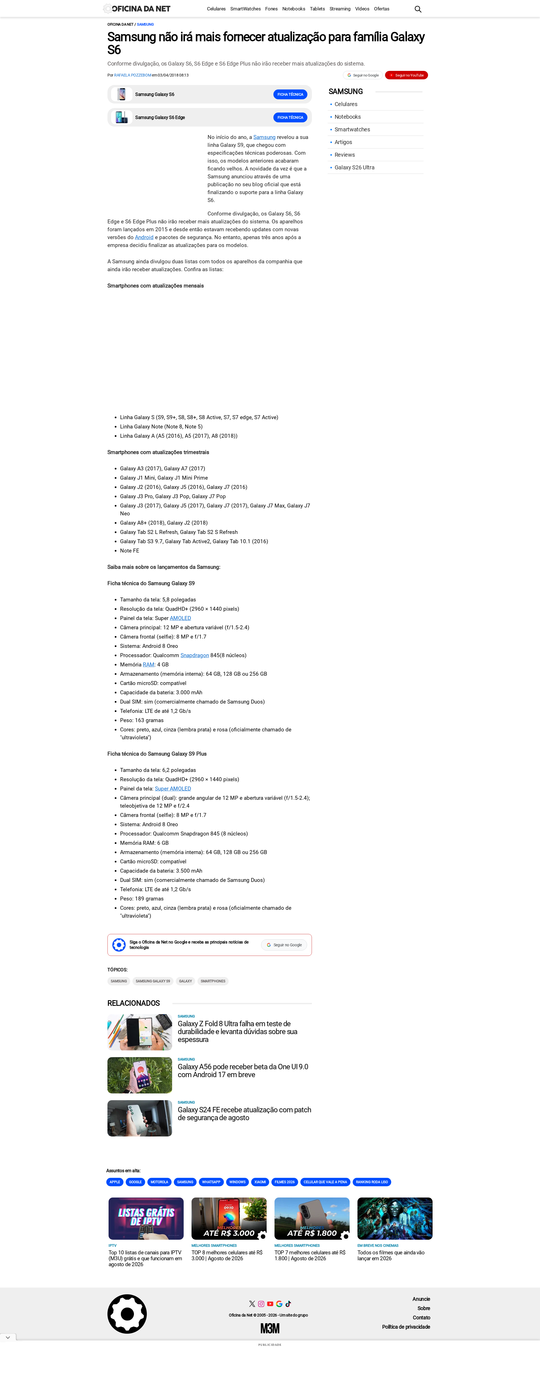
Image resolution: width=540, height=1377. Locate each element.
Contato (421, 1317)
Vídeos (362, 9)
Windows (238, 1182)
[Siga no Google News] (279, 1303)
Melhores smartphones (214, 1245)
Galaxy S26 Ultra (355, 167)
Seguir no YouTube (409, 75)
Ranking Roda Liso (372, 1182)
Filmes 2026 (285, 1182)
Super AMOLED (173, 788)
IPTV (112, 1245)
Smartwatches (352, 129)
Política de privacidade (406, 1327)
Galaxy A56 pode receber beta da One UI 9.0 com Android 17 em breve (243, 1071)
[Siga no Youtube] (270, 1303)
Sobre (424, 1308)
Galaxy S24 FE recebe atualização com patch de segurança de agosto (244, 1114)
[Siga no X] (252, 1303)
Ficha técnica (290, 94)
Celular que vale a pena (325, 1182)
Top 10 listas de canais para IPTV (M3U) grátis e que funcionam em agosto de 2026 (145, 1258)
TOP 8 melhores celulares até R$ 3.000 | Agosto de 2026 (227, 1255)
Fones (271, 9)
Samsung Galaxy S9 (153, 981)
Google (135, 1182)
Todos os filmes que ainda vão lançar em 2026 (390, 1255)
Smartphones (213, 981)
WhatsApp (211, 1182)
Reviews (345, 154)
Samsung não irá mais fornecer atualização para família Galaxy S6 (266, 43)
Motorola (159, 1182)
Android (144, 237)
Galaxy (185, 981)
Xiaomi (260, 1182)
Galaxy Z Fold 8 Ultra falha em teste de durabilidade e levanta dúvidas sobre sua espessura (237, 1031)
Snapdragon (195, 655)
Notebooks (293, 9)
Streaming (340, 9)
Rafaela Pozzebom (132, 75)
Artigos (343, 142)
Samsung (145, 24)
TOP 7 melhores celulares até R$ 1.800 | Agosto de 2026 (309, 1255)
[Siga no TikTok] (288, 1303)
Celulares (216, 9)
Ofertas (382, 9)
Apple (115, 1182)
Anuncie (421, 1299)
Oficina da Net (120, 24)
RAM (148, 664)
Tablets (317, 9)
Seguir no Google (366, 75)
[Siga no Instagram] (261, 1303)
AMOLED (180, 618)
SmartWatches (245, 9)
